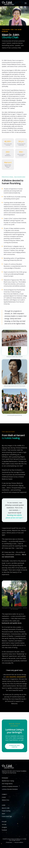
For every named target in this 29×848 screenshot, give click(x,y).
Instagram (4, 827)
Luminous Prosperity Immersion (10, 786)
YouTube (4, 824)
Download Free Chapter (16, 746)
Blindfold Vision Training (8, 781)
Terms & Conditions (18, 842)
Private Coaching (6, 811)
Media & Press (5, 800)
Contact (4, 797)
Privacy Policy (9, 842)
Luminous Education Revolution (10, 789)
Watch (3, 813)
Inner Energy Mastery (7, 783)
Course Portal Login (7, 816)
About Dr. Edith (5, 808)
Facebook (4, 830)
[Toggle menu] (25, 3)
